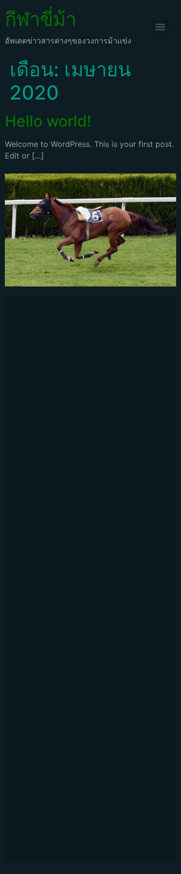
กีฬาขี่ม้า (40, 19)
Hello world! (48, 121)
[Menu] (160, 27)
